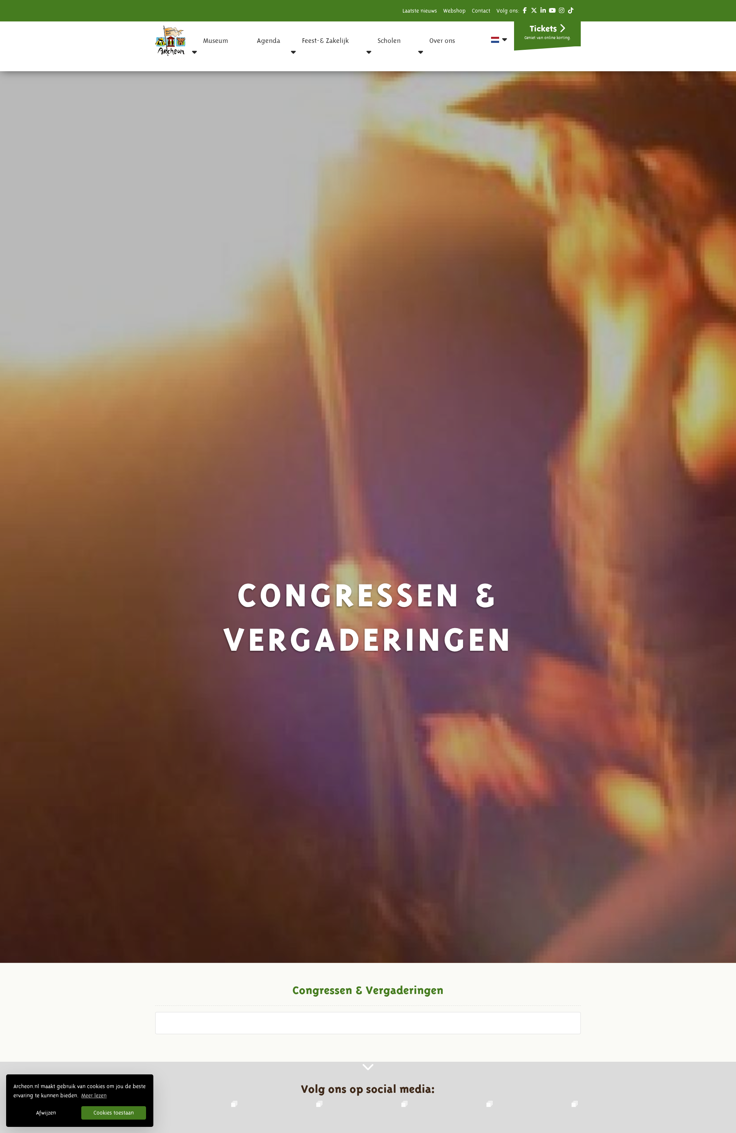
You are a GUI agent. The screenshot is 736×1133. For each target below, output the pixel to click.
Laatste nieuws (419, 11)
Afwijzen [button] (46, 1113)
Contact (481, 11)
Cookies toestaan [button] (114, 1113)
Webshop (454, 11)
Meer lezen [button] (94, 1095)
